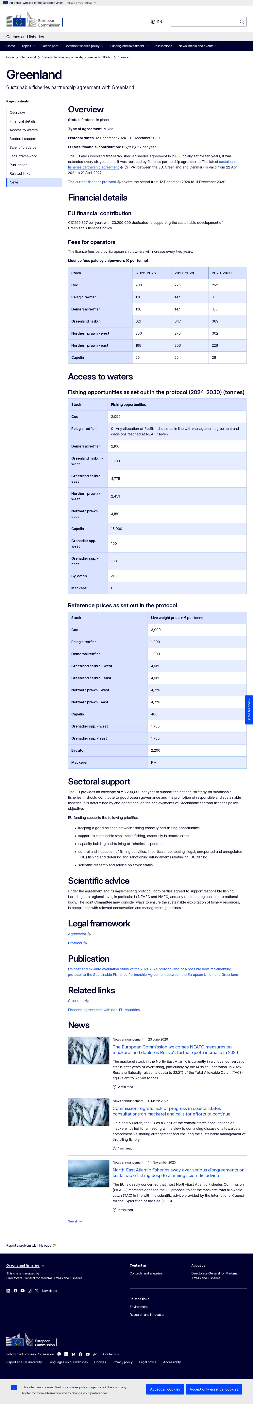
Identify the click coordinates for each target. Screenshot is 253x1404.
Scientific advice (22, 147)
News (14, 182)
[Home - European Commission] (38, 20)
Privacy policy (122, 1362)
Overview (17, 113)
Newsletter (49, 1291)
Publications (163, 46)
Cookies (100, 1362)
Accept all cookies (165, 1389)
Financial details (22, 121)
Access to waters (23, 130)
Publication (18, 165)
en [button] (159, 22)
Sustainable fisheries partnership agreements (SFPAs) (77, 57)
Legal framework (23, 156)
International (28, 57)
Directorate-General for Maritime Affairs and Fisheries (214, 1275)
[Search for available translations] (122, 167)
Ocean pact (50, 46)
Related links (19, 173)
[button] (31, 1245)
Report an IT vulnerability (24, 1362)
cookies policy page (81, 1387)
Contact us (111, 1354)
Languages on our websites (68, 1362)
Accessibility (172, 1362)
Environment (139, 1307)
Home (10, 46)
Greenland (76, 1001)
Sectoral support (22, 139)
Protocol (75, 943)
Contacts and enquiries (146, 1273)
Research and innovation (147, 1315)
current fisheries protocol (95, 182)
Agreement (77, 934)
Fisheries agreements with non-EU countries (104, 1010)
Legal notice (148, 1362)
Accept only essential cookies (214, 1389)
